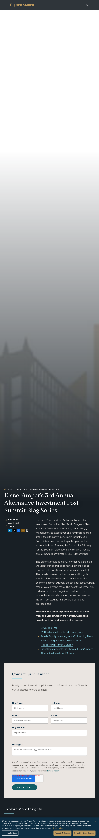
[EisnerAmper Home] (19, 5)
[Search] (87, 5)
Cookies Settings (10, 833)
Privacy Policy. (57, 828)
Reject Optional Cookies (84, 833)
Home (9, 489)
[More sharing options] (27, 530)
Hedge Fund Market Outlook (57, 644)
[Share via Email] (23, 530)
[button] (95, 5)
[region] (49, 827)
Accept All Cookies (62, 833)
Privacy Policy (53, 771)
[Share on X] (14, 530)
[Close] (95, 821)
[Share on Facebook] (18, 530)
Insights (20, 489)
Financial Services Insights (43, 489)
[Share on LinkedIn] (10, 530)
